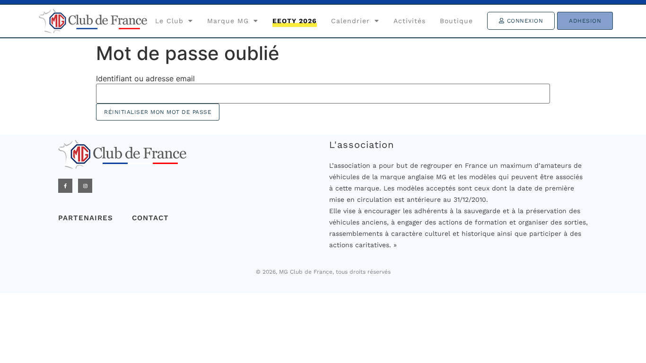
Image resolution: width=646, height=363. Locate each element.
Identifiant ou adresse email (145, 78)
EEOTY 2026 (294, 21)
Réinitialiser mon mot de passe (157, 112)
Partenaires (85, 218)
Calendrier (350, 21)
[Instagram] (85, 186)
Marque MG (228, 21)
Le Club (169, 21)
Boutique (456, 21)
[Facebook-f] (65, 186)
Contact (150, 218)
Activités (409, 21)
